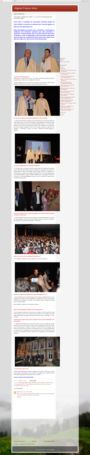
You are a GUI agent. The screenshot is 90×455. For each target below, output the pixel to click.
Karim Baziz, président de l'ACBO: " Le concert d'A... (68, 74)
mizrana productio (41, 382)
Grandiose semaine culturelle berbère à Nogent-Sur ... (66, 101)
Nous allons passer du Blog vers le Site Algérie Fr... (67, 89)
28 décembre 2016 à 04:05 (26, 391)
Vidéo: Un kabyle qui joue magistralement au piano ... (66, 83)
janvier (62, 112)
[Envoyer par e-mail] (30, 380)
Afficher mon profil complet (64, 61)
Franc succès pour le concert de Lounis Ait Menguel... (67, 92)
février (61, 68)
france (29, 382)
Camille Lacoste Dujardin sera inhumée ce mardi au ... (66, 110)
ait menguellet (21, 382)
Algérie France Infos (25, 8)
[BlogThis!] (31, 380)
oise (15, 384)
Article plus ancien (48, 441)
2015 (60, 114)
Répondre (19, 396)
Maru (18, 391)
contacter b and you (27, 395)
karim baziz (34, 382)
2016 (60, 67)
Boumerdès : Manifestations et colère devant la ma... (67, 107)
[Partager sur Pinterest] (35, 380)
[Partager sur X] (32, 380)
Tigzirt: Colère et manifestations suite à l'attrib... (67, 95)
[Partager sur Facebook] (34, 380)
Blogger (52, 449)
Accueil (34, 441)
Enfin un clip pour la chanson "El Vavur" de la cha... (67, 86)
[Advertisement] (34, 429)
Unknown (61, 59)
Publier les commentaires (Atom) (27, 444)
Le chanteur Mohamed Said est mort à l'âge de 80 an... (67, 77)
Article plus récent (19, 441)
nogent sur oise (49, 382)
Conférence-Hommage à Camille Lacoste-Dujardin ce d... (67, 98)
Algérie (26, 382)
